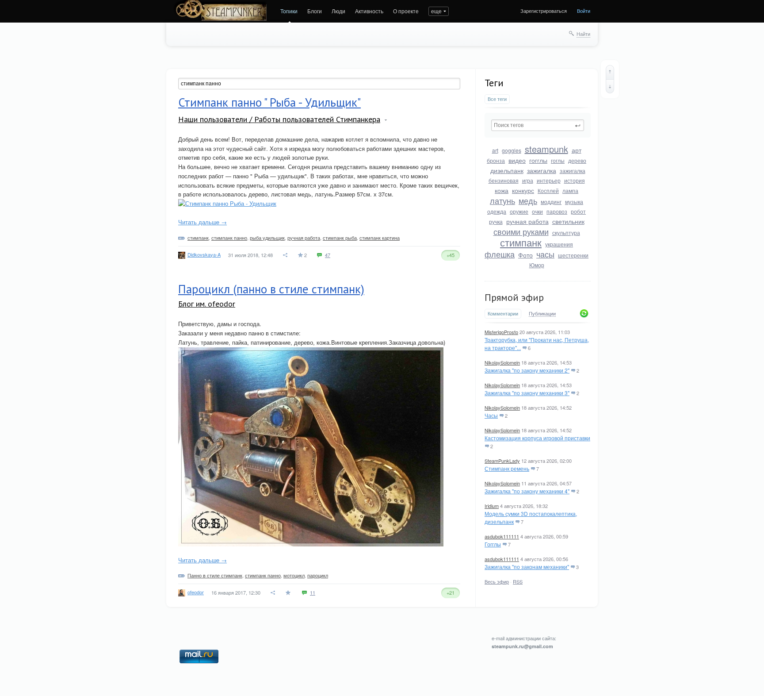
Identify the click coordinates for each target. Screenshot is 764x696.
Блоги (314, 11)
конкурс (523, 190)
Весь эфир (497, 581)
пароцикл (317, 575)
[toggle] (386, 120)
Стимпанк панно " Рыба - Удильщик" (269, 102)
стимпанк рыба (340, 237)
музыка (574, 201)
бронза (496, 160)
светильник (568, 221)
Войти (583, 10)
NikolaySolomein (502, 362)
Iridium (492, 505)
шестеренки (573, 255)
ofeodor (195, 592)
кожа (501, 190)
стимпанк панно (229, 237)
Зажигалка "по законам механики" (527, 566)
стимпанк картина (379, 237)
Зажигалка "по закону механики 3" (527, 392)
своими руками (521, 231)
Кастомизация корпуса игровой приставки (537, 438)
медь (528, 200)
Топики (289, 11)
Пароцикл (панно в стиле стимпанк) (271, 288)
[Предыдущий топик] (610, 72)
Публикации (542, 314)
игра (527, 180)
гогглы (538, 160)
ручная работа (527, 221)
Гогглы (493, 544)
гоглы (558, 160)
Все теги (497, 99)
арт (576, 150)
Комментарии (503, 313)
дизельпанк (506, 170)
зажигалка (541, 170)
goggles (511, 150)
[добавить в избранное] (289, 593)
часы (545, 254)
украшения (559, 244)
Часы (491, 415)
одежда (496, 211)
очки (537, 211)
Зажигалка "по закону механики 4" (527, 491)
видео (517, 160)
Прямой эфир (514, 297)
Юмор (536, 265)
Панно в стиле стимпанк (214, 575)
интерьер (549, 180)
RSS (518, 581)
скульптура (566, 232)
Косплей (548, 190)
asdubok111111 (502, 536)
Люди (338, 11)
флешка (500, 254)
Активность (369, 11)
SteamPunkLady (502, 460)
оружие (519, 211)
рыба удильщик (267, 237)
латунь (502, 200)
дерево (577, 160)
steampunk (546, 148)
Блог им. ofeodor (206, 304)
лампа (570, 190)
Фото (525, 254)
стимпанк (521, 242)
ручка (496, 221)
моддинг (551, 201)
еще (436, 11)
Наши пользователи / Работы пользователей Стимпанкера (279, 119)
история (574, 180)
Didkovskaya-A (204, 254)
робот (578, 211)
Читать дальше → (202, 222)
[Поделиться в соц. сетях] (285, 255)
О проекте (406, 11)
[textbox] (537, 125)
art (495, 150)
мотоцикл (294, 575)
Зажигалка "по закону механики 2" (527, 370)
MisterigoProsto (501, 331)
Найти (583, 33)
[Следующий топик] (610, 86)
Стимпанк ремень (507, 468)
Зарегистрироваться (543, 10)
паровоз (556, 211)
